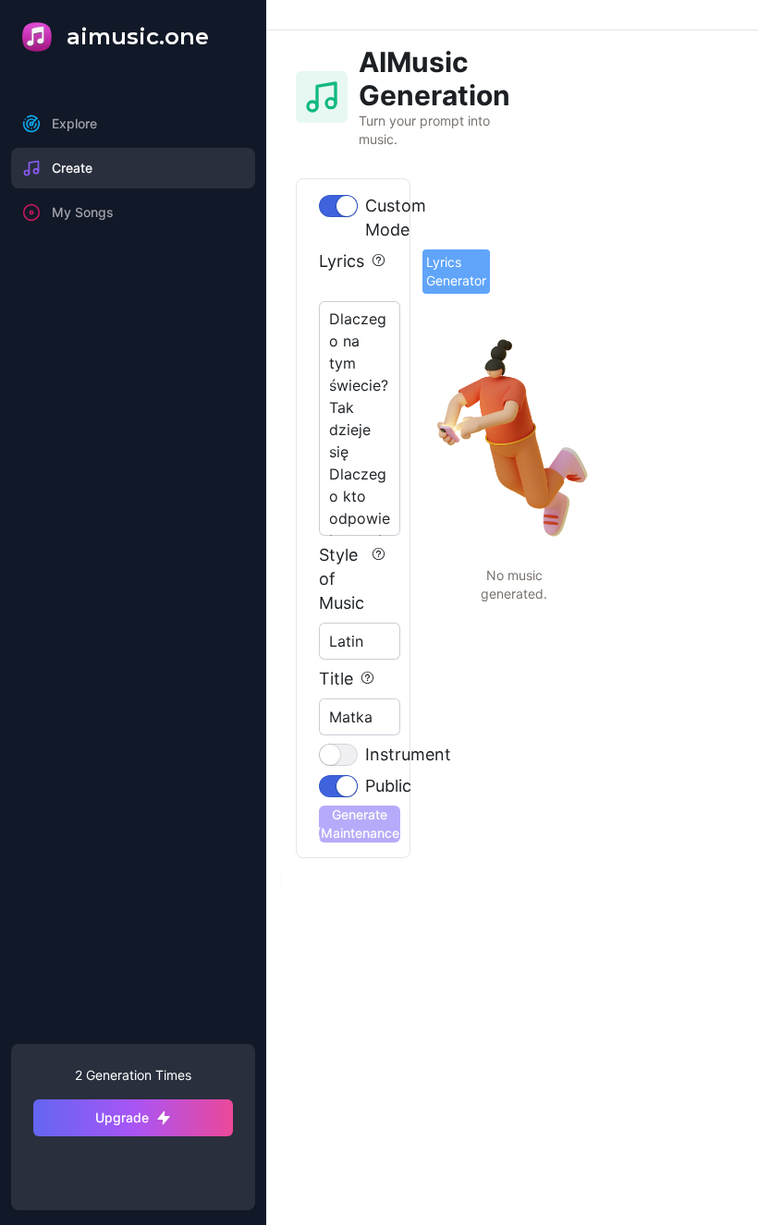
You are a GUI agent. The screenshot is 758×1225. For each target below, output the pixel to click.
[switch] (338, 206)
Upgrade (122, 1117)
